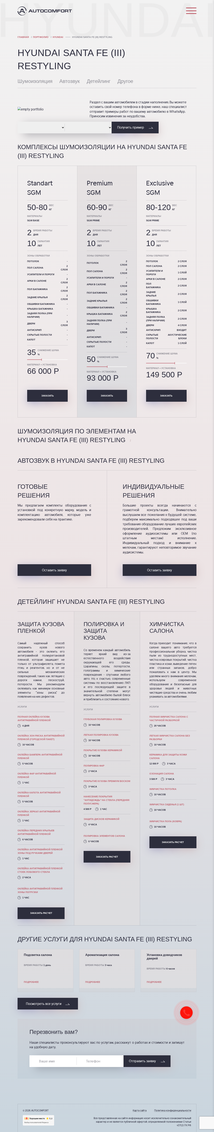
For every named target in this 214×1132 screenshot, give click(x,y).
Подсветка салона (38, 955)
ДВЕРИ (31, 323)
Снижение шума (48, 350)
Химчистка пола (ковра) (165, 821)
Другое (125, 81)
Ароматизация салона (102, 955)
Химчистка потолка (162, 789)
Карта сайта (139, 1110)
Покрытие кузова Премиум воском (107, 781)
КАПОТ (31, 339)
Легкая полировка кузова (101, 735)
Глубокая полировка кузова (103, 719)
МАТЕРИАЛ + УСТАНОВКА (42, 364)
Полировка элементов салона (104, 836)
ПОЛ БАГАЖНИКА (37, 289)
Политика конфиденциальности (172, 1110)
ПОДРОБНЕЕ (31, 982)
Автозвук (69, 81)
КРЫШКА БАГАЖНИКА (40, 309)
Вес (51, 205)
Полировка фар (94, 765)
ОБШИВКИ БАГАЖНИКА (41, 304)
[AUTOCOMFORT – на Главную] (45, 10)
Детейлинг (99, 81)
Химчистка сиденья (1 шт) (166, 804)
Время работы (42, 230)
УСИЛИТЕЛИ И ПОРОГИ (40, 274)
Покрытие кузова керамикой (103, 750)
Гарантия (44, 241)
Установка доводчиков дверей (164, 956)
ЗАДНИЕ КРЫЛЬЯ (37, 297)
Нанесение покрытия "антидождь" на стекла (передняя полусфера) (106, 800)
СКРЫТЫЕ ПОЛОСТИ (39, 335)
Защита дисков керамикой (101, 819)
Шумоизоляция (35, 81)
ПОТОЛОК (33, 261)
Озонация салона (161, 773)
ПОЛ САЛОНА (35, 267)
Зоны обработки (38, 255)
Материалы (34, 216)
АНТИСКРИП (34, 330)
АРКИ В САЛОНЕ (36, 281)
